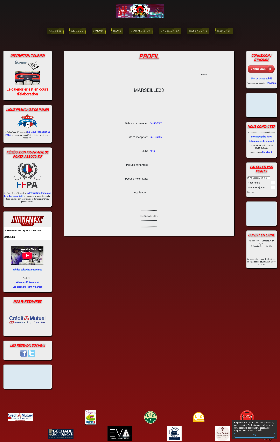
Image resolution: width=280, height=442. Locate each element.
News (117, 30)
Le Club (77, 30)
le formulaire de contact (261, 140)
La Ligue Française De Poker (27, 133)
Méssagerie (198, 30)
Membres (224, 30)
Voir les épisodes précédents (27, 269)
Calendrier (170, 30)
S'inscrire (271, 82)
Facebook (267, 152)
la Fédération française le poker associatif (27, 194)
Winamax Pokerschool (27, 282)
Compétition (141, 30)
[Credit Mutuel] (27, 332)
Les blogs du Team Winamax (27, 286)
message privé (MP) (261, 136)
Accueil (55, 30)
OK (254, 435)
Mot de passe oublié (261, 78)
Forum (98, 30)
